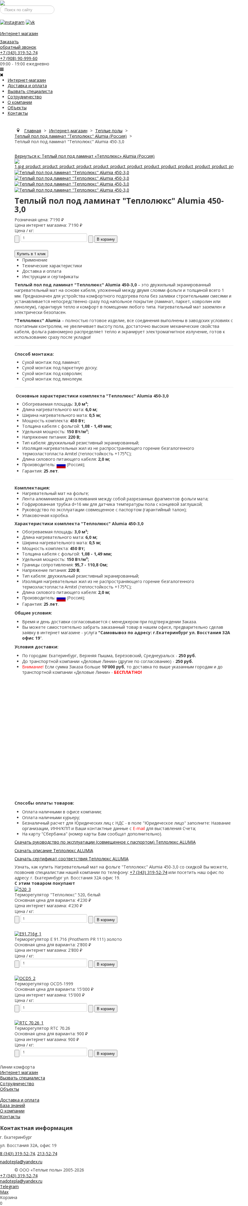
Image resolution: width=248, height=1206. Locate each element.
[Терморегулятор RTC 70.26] (29, 1022)
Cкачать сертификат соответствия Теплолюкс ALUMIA (72, 859)
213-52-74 (47, 1153)
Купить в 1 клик (31, 253)
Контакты (18, 113)
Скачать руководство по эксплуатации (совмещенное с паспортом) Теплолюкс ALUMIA (105, 842)
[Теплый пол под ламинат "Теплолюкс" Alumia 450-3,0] (124, 163)
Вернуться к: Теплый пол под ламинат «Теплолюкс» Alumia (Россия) (85, 156)
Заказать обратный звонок (18, 44)
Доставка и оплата (27, 85)
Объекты (17, 107)
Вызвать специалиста (30, 91)
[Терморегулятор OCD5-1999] (25, 978)
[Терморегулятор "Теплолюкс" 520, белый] (23, 889)
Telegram (9, 1186)
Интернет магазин (19, 33)
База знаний (12, 1105)
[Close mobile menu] (1, 74)
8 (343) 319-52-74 (17, 1153)
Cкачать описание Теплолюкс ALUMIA (54, 850)
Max (4, 1192)
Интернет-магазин (27, 80)
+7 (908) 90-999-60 (19, 58)
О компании (20, 102)
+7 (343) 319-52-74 (19, 52)
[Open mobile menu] (2, 69)
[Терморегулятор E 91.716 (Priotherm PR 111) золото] (28, 933)
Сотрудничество (25, 97)
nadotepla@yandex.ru (21, 1162)
